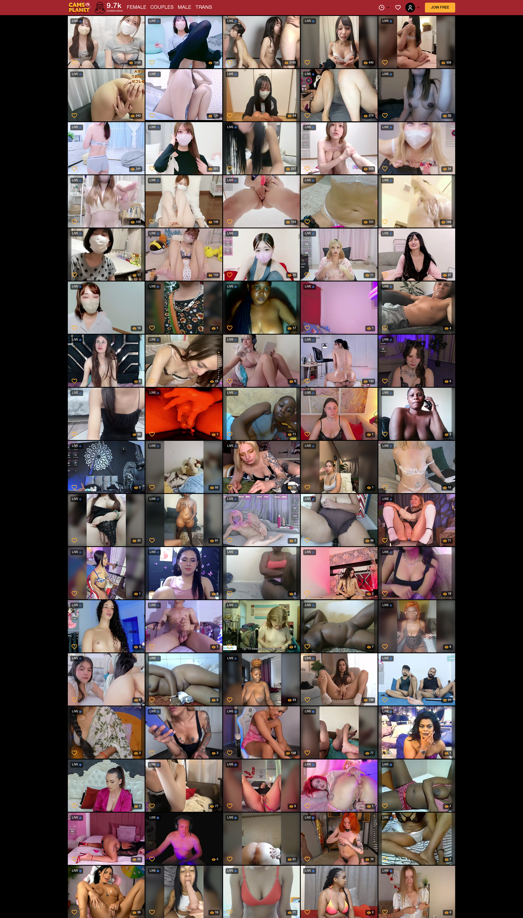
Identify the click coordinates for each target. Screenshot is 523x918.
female (136, 7)
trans (203, 7)
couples (162, 7)
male (184, 7)
